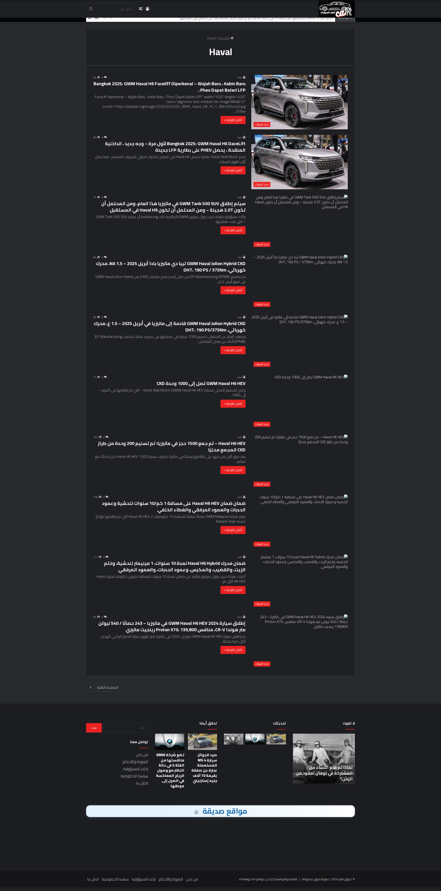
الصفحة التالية (107, 687)
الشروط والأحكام (135, 761)
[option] (324, 759)
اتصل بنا (142, 783)
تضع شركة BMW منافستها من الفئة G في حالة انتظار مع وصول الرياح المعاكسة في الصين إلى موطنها (256, 17)
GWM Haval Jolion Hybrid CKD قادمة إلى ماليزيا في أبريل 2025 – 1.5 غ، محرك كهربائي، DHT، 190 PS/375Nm (170, 326)
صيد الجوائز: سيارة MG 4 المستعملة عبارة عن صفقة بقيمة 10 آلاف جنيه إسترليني (204, 767)
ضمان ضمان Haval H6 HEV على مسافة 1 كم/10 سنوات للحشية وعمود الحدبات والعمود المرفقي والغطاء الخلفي (174, 506)
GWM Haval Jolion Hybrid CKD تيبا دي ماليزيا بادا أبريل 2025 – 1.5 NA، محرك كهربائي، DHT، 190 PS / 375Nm (171, 266)
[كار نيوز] (336, 8)
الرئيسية (224, 38)
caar (239, 77)
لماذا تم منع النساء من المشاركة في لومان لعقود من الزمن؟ (324, 773)
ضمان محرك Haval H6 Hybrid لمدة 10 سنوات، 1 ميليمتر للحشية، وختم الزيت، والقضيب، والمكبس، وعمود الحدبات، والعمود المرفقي (175, 566)
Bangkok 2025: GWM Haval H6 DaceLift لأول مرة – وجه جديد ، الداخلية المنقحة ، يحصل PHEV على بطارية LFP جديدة (175, 146)
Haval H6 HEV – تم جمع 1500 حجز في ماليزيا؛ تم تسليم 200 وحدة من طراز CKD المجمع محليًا (172, 446)
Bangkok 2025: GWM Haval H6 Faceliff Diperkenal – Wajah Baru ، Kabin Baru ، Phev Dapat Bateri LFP (169, 86)
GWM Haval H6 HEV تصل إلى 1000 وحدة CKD (201, 383)
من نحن (142, 754)
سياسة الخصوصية (134, 776)
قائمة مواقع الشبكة (285, 879)
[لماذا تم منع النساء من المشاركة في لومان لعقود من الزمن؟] (233, 739)
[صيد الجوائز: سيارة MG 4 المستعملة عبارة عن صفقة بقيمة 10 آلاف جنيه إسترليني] (276, 739)
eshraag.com (247, 879)
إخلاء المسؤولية (135, 768)
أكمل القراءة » (233, 120)
